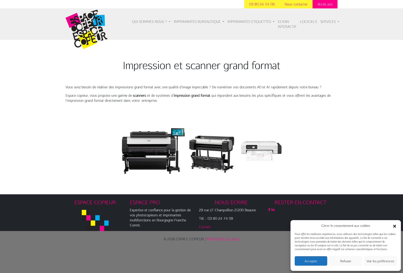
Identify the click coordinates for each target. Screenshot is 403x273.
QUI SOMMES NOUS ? (150, 21)
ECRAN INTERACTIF (287, 24)
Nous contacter (296, 4)
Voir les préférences (380, 261)
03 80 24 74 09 (262, 4)
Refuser (345, 261)
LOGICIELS (308, 21)
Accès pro (325, 4)
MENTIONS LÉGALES (223, 239)
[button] (395, 225)
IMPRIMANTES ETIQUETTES (250, 21)
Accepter (311, 261)
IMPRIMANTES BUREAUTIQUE (198, 21)
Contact (205, 227)
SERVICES (328, 21)
